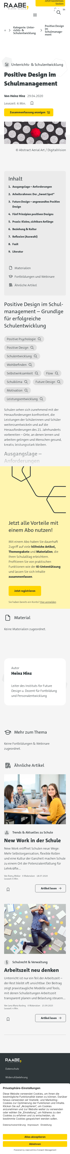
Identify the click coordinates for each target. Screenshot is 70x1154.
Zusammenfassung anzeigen (27, 112)
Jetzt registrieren (24, 591)
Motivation (14, 390)
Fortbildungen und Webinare (35, 276)
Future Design (45, 382)
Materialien (23, 268)
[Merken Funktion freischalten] (32, 103)
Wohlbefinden (17, 365)
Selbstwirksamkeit (20, 373)
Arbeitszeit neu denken (31, 970)
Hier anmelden (48, 602)
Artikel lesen (49, 888)
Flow (49, 373)
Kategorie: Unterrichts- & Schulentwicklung (24, 30)
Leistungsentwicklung (22, 399)
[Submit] (59, 13)
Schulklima (14, 382)
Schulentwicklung (19, 356)
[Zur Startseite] (5, 30)
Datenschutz (12, 1068)
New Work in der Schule (32, 840)
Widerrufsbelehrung (16, 1077)
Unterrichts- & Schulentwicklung (37, 64)
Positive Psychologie (21, 339)
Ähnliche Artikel (26, 285)
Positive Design (17, 347)
